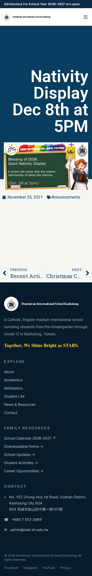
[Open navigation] (85, 16)
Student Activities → (21, 462)
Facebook (11, 568)
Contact (10, 412)
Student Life (14, 396)
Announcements (66, 197)
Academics (13, 380)
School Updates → (19, 454)
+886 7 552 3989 (23, 519)
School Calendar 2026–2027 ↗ (30, 438)
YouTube (49, 568)
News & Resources (19, 404)
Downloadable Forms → (23, 446)
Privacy (65, 568)
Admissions (13, 388)
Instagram (31, 568)
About (9, 372)
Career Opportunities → (23, 471)
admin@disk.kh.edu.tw (26, 529)
